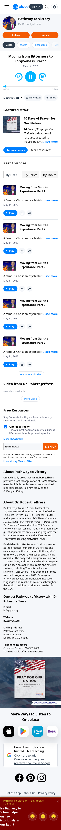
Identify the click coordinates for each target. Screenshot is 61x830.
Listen (9, 44)
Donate (45, 35)
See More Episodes (30, 374)
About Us (29, 793)
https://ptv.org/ (12, 620)
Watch (23, 44)
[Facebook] (19, 777)
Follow (16, 35)
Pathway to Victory (34, 18)
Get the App (13, 793)
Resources (41, 44)
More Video (30, 398)
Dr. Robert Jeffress (29, 24)
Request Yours (15, 150)
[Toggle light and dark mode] (54, 7)
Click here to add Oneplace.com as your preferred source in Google (32, 759)
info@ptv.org (10, 610)
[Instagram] (41, 777)
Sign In (36, 6)
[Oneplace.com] (20, 7)
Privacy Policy (46, 793)
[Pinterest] (30, 777)
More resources (41, 150)
